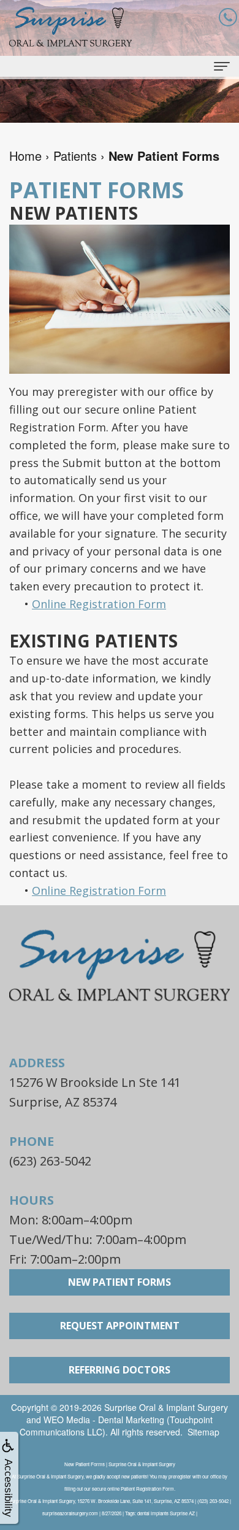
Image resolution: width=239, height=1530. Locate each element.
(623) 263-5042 (50, 1161)
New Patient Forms (119, 1282)
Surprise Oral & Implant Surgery (166, 1407)
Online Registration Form (99, 604)
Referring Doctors (119, 1370)
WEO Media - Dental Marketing (104, 1419)
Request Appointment (120, 1325)
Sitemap (203, 1432)
